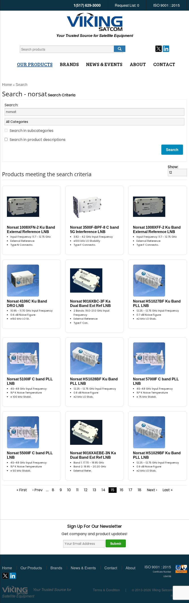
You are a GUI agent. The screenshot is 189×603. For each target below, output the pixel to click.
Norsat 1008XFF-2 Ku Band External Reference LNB (157, 229)
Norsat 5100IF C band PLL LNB (30, 381)
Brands (69, 64)
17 (130, 490)
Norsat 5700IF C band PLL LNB (156, 381)
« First (22, 490)
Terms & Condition (106, 590)
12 (85, 490)
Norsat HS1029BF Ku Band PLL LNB (157, 455)
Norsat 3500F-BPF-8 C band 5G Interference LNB (94, 229)
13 (94, 490)
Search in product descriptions (37, 139)
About (138, 64)
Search (21, 85)
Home (7, 85)
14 (103, 490)
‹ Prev (37, 490)
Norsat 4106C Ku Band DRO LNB (27, 303)
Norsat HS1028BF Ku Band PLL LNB (94, 381)
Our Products (35, 64)
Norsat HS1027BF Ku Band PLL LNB (157, 303)
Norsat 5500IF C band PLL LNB (30, 455)
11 (77, 490)
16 (121, 490)
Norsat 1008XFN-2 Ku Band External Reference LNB (31, 229)
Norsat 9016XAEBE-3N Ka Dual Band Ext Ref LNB (93, 455)
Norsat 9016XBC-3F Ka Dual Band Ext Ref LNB (90, 303)
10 (69, 490)
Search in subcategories (31, 130)
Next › (152, 490)
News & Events (104, 64)
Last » (167, 490)
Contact (164, 64)
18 (139, 490)
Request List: (127, 5)
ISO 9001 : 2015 (166, 5)
